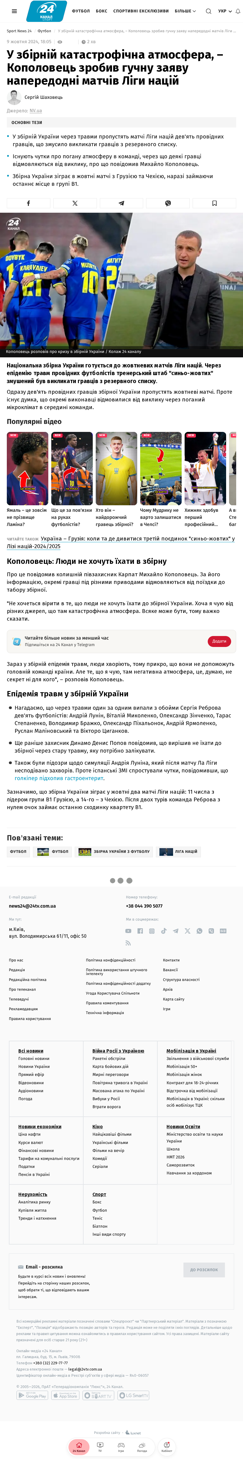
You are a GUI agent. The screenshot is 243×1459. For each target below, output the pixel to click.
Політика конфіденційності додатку (118, 984)
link (128, 931)
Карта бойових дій (110, 1066)
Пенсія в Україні (34, 1174)
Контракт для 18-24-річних (192, 1082)
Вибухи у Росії (106, 1098)
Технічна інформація (105, 1013)
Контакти (171, 960)
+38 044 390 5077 (144, 906)
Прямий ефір (31, 1074)
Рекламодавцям (23, 1009)
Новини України (34, 1066)
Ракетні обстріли (108, 1058)
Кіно (97, 1126)
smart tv (98, 1395)
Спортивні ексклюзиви (141, 11)
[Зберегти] (214, 203)
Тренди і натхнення (37, 1218)
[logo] (46, 11)
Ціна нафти (29, 1134)
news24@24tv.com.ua (32, 906)
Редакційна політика (28, 980)
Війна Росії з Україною (118, 1051)
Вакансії (170, 970)
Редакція (17, 970)
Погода (25, 1098)
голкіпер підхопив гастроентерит (59, 778)
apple (65, 1395)
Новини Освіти (183, 1126)
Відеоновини (31, 1082)
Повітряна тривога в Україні (120, 1082)
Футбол (81, 11)
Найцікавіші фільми (112, 1134)
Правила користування (30, 1019)
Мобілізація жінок (184, 1074)
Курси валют (30, 1142)
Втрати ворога (106, 1106)
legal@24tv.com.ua (85, 1369)
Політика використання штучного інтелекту (116, 972)
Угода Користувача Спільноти (113, 993)
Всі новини (30, 1051)
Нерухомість (32, 1194)
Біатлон (100, 1226)
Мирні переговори (110, 1074)
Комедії (99, 1158)
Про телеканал (22, 990)
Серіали (100, 1166)
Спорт (99, 1194)
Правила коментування (107, 1003)
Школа (173, 1149)
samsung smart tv (133, 1395)
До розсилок (204, 1270)
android (32, 1395)
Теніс (97, 1218)
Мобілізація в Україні (191, 1051)
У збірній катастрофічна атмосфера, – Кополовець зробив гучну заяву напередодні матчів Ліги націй (146, 31)
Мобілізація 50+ (182, 1066)
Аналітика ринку (34, 1202)
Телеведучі (19, 999)
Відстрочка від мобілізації (192, 1090)
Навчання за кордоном (189, 1173)
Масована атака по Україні (118, 1090)
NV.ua (36, 111)
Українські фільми (110, 1142)
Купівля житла (32, 1210)
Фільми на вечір (108, 1150)
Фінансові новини (36, 1150)
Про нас (16, 960)
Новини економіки (39, 1126)
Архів (167, 990)
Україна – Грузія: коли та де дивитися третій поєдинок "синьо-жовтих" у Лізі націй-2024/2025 (121, 542)
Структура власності (181, 980)
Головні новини (33, 1058)
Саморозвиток (181, 1165)
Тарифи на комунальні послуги (48, 1158)
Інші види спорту (109, 1234)
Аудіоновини (30, 1090)
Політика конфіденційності (110, 960)
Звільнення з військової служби (198, 1058)
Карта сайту (173, 999)
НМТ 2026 (176, 1157)
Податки (26, 1166)
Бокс (102, 11)
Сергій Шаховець (44, 97)
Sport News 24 (20, 31)
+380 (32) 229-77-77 (50, 1363)
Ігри (166, 1009)
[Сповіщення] (238, 11)
